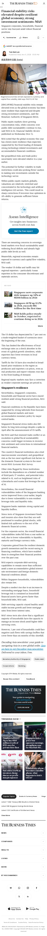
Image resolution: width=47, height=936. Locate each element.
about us (12, 919)
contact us (20, 919)
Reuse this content (11, 679)
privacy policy (34, 919)
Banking (21, 666)
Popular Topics (9, 796)
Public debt (39, 659)
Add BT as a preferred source (19, 46)
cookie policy (22, 922)
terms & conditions (10, 922)
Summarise (11, 37)
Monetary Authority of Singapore (16, 659)
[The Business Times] (21, 3)
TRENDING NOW (10, 719)
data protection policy (36, 922)
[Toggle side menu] (3, 3)
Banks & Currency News (28, 796)
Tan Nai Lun (14, 52)
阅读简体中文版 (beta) (12, 59)
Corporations (8, 666)
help (26, 919)
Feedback (30, 679)
